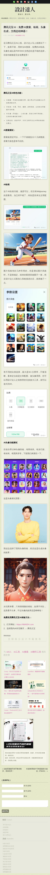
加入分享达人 (7, 835)
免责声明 (5, 832)
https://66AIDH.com (25, 624)
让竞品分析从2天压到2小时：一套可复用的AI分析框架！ (36, 693)
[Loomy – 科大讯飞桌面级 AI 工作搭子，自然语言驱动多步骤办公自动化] (13, 666)
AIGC (8, 652)
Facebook (32, 2)
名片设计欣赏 (7, 861)
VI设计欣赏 (6, 851)
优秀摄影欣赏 (7, 869)
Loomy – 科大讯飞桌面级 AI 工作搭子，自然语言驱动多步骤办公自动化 (12, 674)
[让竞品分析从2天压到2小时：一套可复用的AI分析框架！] (36, 685)
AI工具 (16, 652)
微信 (14, 2)
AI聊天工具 (35, 652)
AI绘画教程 (4, 18)
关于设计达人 (7, 825)
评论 (23, 35)
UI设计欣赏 (6, 843)
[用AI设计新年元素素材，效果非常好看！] (36, 704)
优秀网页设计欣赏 (8, 846)
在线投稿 (5, 827)
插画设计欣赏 (7, 867)
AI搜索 (25, 652)
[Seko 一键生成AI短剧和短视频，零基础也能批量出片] (13, 684)
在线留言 (5, 830)
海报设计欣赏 (7, 856)
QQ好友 (28, 2)
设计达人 (25, 9)
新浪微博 (18, 2)
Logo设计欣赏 (7, 854)
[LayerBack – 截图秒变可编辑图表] (36, 666)
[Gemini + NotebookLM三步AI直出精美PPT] (13, 704)
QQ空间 (21, 2)
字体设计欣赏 (7, 859)
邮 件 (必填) (27, 791)
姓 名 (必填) (27, 786)
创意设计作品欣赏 (8, 849)
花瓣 (25, 2)
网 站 (25, 796)
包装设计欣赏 (7, 864)
